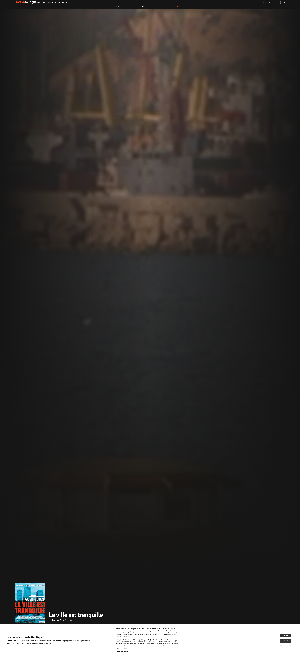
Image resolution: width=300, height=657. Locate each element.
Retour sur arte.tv (267, 2)
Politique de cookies (121, 648)
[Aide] (277, 2)
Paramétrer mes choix (285, 645)
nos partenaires (172, 629)
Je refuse (286, 640)
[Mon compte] (280, 2)
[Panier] (283, 2)
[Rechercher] (274, 2)
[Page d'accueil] (25, 2)
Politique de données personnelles (155, 646)
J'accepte (285, 635)
